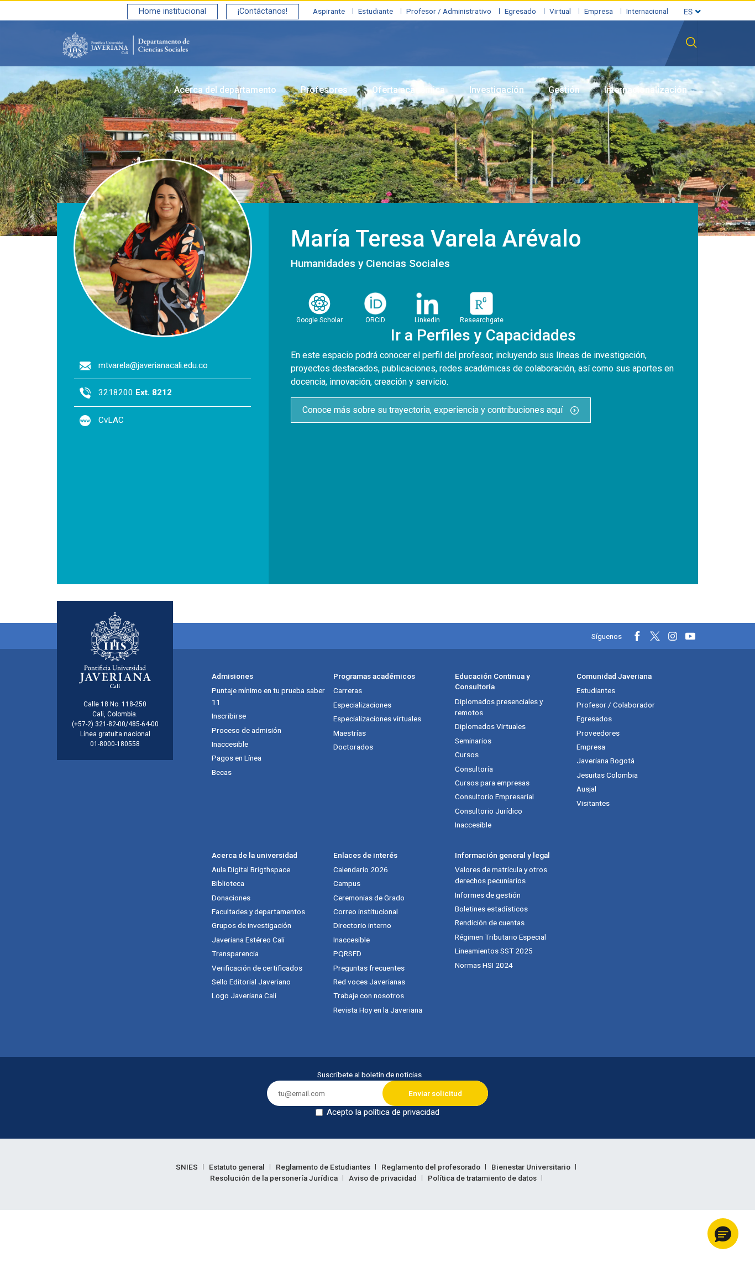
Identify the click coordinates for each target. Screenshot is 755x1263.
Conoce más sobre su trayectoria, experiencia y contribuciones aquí (433, 410)
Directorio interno (362, 925)
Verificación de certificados (257, 967)
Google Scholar (319, 320)
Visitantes (593, 803)
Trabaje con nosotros (368, 995)
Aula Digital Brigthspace (251, 869)
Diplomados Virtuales (490, 726)
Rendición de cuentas (490, 922)
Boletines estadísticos (491, 908)
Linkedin (427, 320)
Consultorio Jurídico (488, 810)
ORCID (375, 320)
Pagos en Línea (236, 757)
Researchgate (482, 320)
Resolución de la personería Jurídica (274, 1177)
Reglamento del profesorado (431, 1166)
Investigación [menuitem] (496, 90)
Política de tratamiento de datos (483, 1177)
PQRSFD (347, 953)
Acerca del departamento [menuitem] (225, 90)
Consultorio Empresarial (494, 796)
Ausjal (586, 788)
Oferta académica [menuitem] (408, 90)
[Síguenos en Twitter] (655, 636)
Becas (222, 772)
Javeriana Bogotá (605, 760)
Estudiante (375, 11)
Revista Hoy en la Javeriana (377, 1009)
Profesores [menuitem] (324, 90)
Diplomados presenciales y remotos (499, 707)
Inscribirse (229, 715)
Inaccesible (230, 744)
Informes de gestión (488, 894)
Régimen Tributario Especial (500, 936)
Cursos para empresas (492, 782)
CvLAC (111, 420)
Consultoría (474, 768)
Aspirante (329, 11)
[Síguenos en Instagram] (673, 636)
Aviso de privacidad (383, 1177)
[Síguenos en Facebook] (637, 636)
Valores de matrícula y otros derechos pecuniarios (501, 875)
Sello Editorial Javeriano (251, 981)
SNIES (188, 1166)
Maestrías (349, 733)
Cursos (467, 754)
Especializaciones (362, 704)
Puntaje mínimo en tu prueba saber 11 (268, 696)
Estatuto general (237, 1166)
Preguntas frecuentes (369, 967)
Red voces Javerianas (369, 981)
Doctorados (353, 746)
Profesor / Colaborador (615, 704)
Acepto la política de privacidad (383, 1112)
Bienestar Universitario (531, 1166)
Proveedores (598, 733)
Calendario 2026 (360, 869)
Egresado (520, 11)
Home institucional (172, 11)
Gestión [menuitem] (564, 90)
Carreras (347, 690)
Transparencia (235, 953)
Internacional (647, 11)
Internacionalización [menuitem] (645, 90)
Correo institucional (365, 911)
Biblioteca (228, 883)
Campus (346, 883)
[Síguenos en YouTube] (690, 636)
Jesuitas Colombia (607, 775)
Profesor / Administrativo (448, 11)
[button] (722, 1233)
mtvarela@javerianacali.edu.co (153, 365)
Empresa (598, 11)
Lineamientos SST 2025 (494, 950)
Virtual (560, 11)
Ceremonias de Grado (369, 897)
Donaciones (231, 897)
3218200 (135, 392)
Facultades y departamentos (258, 911)
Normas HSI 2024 (484, 965)
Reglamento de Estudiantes (324, 1166)
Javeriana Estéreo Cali (248, 939)
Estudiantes (595, 690)
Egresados (594, 718)
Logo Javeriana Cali (244, 995)
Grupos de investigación (251, 925)
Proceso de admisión (246, 730)
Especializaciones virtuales (377, 718)
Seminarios (473, 740)
